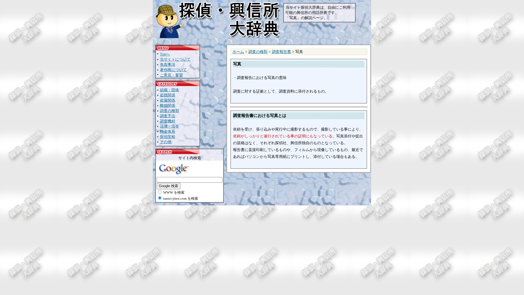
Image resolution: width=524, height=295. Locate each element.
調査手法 (167, 116)
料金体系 (167, 131)
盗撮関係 (167, 100)
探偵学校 (167, 137)
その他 (165, 142)
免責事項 (167, 65)
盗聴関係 (167, 95)
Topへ (165, 54)
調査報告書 (281, 52)
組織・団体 (169, 90)
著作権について (173, 70)
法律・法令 (169, 126)
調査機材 (167, 121)
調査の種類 (169, 111)
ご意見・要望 (171, 75)
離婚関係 (167, 106)
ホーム (238, 52)
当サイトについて (175, 59)
